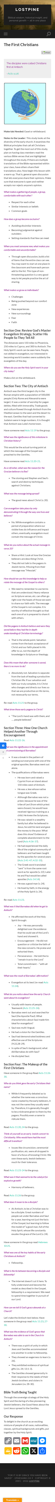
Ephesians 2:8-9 (24, 1478)
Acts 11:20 (15, 1127)
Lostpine (27, 9)
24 (23, 1127)
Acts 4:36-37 (30, 841)
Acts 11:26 (13, 73)
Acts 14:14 (33, 879)
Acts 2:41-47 (25, 860)
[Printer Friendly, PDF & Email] (46, 52)
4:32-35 (37, 860)
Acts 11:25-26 (31, 1008)
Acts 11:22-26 (17, 740)
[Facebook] (3, 745)
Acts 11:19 (30, 430)
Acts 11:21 (18, 702)
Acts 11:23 (18, 899)
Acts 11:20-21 (32, 461)
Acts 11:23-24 (17, 1170)
